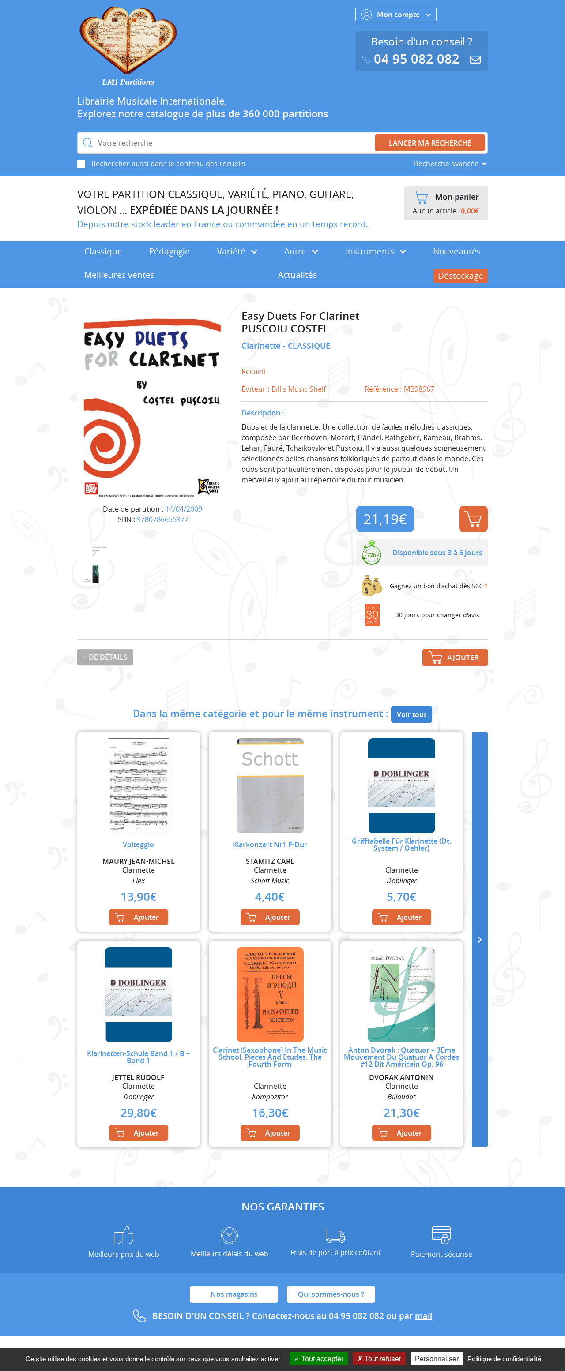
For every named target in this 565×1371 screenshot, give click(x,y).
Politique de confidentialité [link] (504, 1359)
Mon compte (399, 14)
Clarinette (262, 345)
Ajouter (473, 519)
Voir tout (411, 714)
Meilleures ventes (119, 274)
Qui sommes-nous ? (331, 1294)
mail (423, 1316)
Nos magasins (234, 1294)
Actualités (297, 274)
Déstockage (460, 275)
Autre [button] (296, 251)
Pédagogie (169, 251)
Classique (103, 251)
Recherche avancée (446, 163)
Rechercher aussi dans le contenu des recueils (168, 163)
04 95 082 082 (416, 58)
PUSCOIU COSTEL (285, 328)
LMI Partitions (128, 81)
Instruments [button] (371, 251)
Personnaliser (437, 1359)
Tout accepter (321, 1359)
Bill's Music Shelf (298, 389)
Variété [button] (232, 251)
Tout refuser (382, 1359)
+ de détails (105, 657)
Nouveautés (457, 251)
